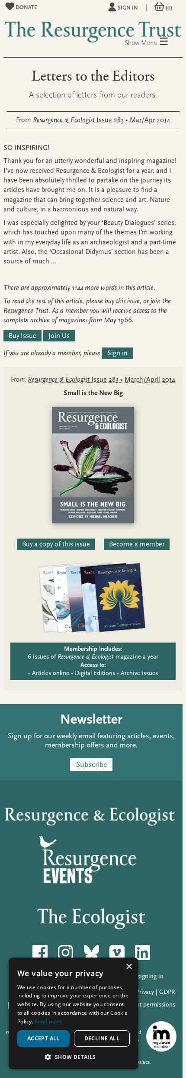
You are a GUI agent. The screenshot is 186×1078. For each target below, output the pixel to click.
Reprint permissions (148, 1004)
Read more (48, 1021)
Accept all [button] (43, 1038)
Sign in (128, 7)
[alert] (73, 1013)
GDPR (167, 992)
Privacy (145, 992)
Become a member (136, 544)
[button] (73, 1056)
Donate (25, 7)
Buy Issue (22, 336)
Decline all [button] (101, 1038)
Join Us (59, 336)
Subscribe (91, 765)
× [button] (128, 967)
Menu (155, 42)
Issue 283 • (101, 120)
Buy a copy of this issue (56, 544)
